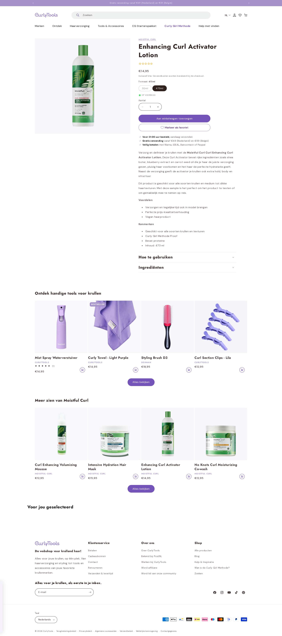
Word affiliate (149, 567)
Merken (39, 26)
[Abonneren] (90, 592)
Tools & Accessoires (111, 26)
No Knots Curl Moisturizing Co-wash (216, 467)
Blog (197, 556)
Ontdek (57, 26)
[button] (245, 15)
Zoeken (199, 573)
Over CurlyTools (150, 550)
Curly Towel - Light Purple (108, 358)
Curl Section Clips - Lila (213, 358)
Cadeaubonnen (97, 556)
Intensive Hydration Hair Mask (107, 467)
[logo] (46, 15)
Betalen (92, 550)
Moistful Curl (147, 39)
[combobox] (140, 15)
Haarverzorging (79, 26)
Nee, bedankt (40, 626)
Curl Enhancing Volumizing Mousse (56, 467)
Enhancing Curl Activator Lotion (160, 467)
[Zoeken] (77, 15)
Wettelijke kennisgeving (147, 631)
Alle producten (203, 550)
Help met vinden (209, 26)
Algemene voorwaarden (106, 631)
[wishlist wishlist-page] (240, 15)
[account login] (234, 15)
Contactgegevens (169, 631)
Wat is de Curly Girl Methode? (212, 567)
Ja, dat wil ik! (40, 616)
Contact (93, 562)
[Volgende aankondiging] (248, 3)
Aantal (142, 100)
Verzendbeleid (126, 631)
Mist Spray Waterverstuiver (56, 358)
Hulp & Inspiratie (204, 562)
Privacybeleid (85, 631)
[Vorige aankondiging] (33, 3)
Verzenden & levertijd (100, 573)
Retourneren (95, 567)
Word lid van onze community (158, 573)
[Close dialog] (72, 586)
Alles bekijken (141, 382)
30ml (145, 88)
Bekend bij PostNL (151, 556)
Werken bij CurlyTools (153, 562)
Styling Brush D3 (154, 358)
